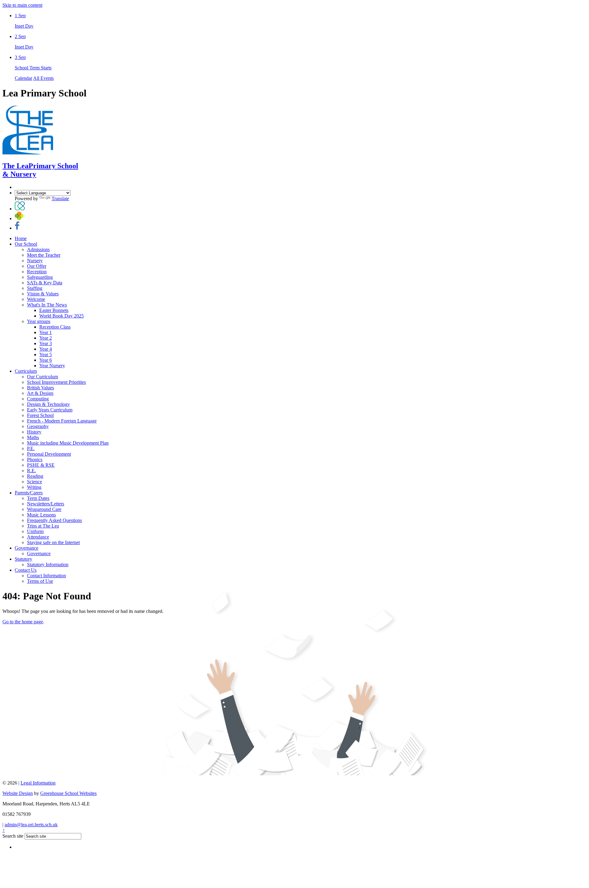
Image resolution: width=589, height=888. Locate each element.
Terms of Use (40, 581)
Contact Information (46, 575)
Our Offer (36, 266)
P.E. (31, 448)
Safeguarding (40, 277)
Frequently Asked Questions (54, 520)
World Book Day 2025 (61, 315)
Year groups (38, 321)
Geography (38, 426)
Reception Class (55, 326)
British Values (40, 387)
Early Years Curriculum (49, 409)
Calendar (23, 78)
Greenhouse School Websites (68, 793)
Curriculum (26, 371)
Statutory (23, 559)
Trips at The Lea (43, 525)
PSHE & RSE (41, 465)
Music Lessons (41, 514)
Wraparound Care (44, 509)
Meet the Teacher (43, 255)
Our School (26, 244)
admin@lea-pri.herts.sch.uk (31, 824)
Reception (37, 271)
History (34, 431)
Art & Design (40, 393)
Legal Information (38, 782)
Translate (60, 198)
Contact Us (26, 570)
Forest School (40, 415)
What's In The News (47, 304)
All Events (43, 78)
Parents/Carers (29, 492)
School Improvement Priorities (56, 382)
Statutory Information (47, 564)
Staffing (34, 288)
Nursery (35, 260)
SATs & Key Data (44, 282)
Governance (26, 548)
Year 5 (45, 354)
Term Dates (38, 498)
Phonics (34, 459)
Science (34, 481)
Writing (34, 487)
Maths (33, 437)
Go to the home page (22, 621)
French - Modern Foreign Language (62, 420)
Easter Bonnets (53, 310)
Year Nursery (52, 365)
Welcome (36, 299)
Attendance (38, 536)
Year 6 (45, 360)
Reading (35, 476)
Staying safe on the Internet (53, 542)
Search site (12, 836)
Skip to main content (22, 5)
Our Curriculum (42, 376)
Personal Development (49, 454)
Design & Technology (48, 404)
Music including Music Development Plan (68, 443)
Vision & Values (43, 293)
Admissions (38, 249)
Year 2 (45, 338)
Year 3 (45, 343)
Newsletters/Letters (45, 503)
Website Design (17, 793)
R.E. (31, 470)
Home (21, 238)
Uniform (35, 531)
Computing (38, 398)
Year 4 (45, 349)
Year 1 (45, 332)
